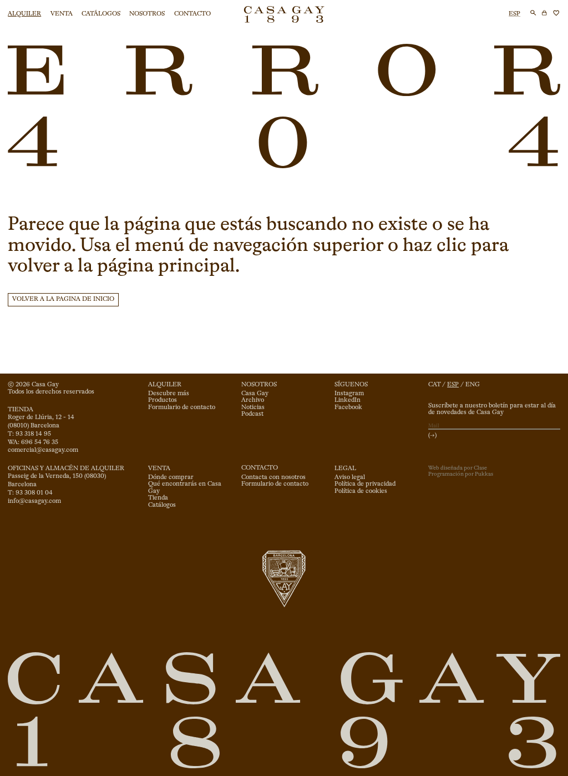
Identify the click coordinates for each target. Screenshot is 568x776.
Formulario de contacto (181, 407)
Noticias (253, 407)
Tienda (158, 498)
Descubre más (168, 393)
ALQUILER (24, 14)
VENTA (61, 14)
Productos (162, 400)
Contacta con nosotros (273, 477)
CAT (434, 384)
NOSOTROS (147, 14)
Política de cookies (360, 491)
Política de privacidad (364, 484)
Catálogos (162, 505)
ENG (472, 384)
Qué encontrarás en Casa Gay (184, 488)
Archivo (252, 400)
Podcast (252, 414)
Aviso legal (349, 477)
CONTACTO (192, 14)
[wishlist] (556, 13)
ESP (514, 14)
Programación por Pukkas (460, 474)
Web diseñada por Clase (457, 468)
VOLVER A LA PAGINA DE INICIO (63, 299)
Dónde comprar (171, 477)
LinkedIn (347, 400)
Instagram (349, 393)
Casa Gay (254, 393)
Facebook (348, 407)
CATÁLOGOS (101, 14)
